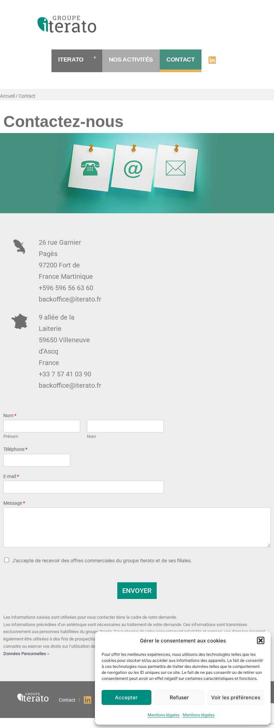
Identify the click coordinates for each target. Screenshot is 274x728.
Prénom (10, 436)
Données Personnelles (24, 653)
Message (14, 503)
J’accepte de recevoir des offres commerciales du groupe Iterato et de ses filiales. (102, 560)
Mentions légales (163, 714)
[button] (260, 640)
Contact (27, 96)
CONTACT (180, 59)
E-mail (11, 476)
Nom (9, 415)
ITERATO (70, 59)
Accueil (7, 96)
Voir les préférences (235, 697)
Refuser (179, 697)
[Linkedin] (87, 700)
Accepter (126, 697)
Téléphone (15, 449)
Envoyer (137, 591)
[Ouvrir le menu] (95, 57)
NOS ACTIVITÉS (131, 59)
